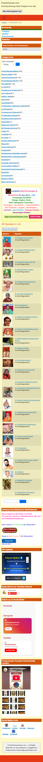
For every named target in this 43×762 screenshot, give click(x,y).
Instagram (6, 728)
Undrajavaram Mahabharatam (13, 153)
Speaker (5, 34)
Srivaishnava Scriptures (10, 90)
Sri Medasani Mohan (22, 348)
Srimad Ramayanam (9, 77)
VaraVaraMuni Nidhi (9, 166)
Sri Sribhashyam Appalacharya (25, 424)
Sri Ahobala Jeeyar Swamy (24, 238)
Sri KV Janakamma (21, 305)
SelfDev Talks (6, 96)
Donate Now (9, 541)
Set (18, 64)
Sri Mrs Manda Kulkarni (23, 360)
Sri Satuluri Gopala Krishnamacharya (27, 400)
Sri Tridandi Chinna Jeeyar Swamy (26, 460)
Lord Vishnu (5, 93)
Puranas (4, 137)
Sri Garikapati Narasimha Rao (25, 262)
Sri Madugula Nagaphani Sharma (26, 317)
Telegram (30, 728)
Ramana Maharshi (8, 141)
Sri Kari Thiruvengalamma (24, 294)
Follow (8, 628)
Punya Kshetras (7, 147)
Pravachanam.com (10, 2)
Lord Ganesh (6, 175)
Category (5, 31)
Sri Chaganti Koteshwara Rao (25, 250)
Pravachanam (8, 36)
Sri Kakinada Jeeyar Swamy (24, 270)
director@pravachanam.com (26, 750)
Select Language (8, 61)
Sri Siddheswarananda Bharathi (25, 412)
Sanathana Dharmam (9, 118)
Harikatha (5, 122)
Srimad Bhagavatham (9, 81)
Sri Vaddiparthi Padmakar (23, 480)
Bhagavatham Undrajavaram (12, 156)
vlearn (3, 100)
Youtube (22, 728)
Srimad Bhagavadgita (9, 71)
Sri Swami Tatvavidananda (24, 436)
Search (22, 501)
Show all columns (9, 229)
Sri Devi (4, 87)
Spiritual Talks (6, 179)
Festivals (4, 160)
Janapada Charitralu (9, 163)
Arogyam (4, 150)
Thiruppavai (5, 84)
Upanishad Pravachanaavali (12, 169)
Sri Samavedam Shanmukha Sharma (27, 388)
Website (5, 734)
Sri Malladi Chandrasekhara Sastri (26, 329)
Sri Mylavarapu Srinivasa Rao (25, 370)
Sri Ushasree (19, 472)
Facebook (13, 734)
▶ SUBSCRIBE (10, 650)
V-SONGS (4, 134)
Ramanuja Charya (8, 125)
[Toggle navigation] (4, 18)
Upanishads (5, 103)
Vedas (3, 131)
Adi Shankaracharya (9, 128)
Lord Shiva (5, 109)
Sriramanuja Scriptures (10, 112)
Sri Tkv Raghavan (21, 448)
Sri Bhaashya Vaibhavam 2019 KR (13, 106)
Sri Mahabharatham (9, 115)
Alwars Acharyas (7, 182)
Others (4, 144)
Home (4, 22)
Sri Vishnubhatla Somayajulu (24, 492)
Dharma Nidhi (6, 74)
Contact (15, 728)
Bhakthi (4, 172)
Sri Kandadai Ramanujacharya (25, 282)
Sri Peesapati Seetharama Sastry (26, 382)
